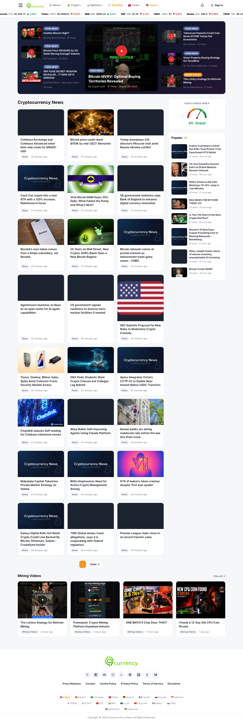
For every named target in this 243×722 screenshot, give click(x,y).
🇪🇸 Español (80, 697)
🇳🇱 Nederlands (112, 709)
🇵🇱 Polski (171, 703)
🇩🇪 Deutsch (128, 697)
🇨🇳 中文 (99, 703)
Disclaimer (174, 683)
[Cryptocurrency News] (35, 5)
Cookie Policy (108, 683)
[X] (87, 674)
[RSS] (121, 674)
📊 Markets (94, 5)
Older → (95, 564)
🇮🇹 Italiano (157, 703)
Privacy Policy (129, 683)
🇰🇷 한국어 (86, 703)
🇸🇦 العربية (124, 703)
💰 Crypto (74, 5)
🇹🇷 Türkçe (113, 697)
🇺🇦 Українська (131, 709)
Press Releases (72, 683)
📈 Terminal (115, 5)
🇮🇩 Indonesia (177, 697)
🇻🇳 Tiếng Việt (140, 703)
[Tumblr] (147, 674)
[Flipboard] (138, 674)
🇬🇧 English (65, 697)
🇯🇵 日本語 (72, 703)
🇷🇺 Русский (160, 697)
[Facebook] (96, 674)
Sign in (219, 5)
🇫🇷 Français (144, 697)
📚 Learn (152, 5)
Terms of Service (153, 683)
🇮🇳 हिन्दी (111, 703)
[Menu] (21, 5)
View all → (219, 576)
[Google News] (104, 674)
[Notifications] (202, 5)
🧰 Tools (134, 5)
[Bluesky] (155, 674)
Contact (90, 683)
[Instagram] (113, 674)
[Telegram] (130, 674)
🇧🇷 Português (97, 697)
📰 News (55, 5)
